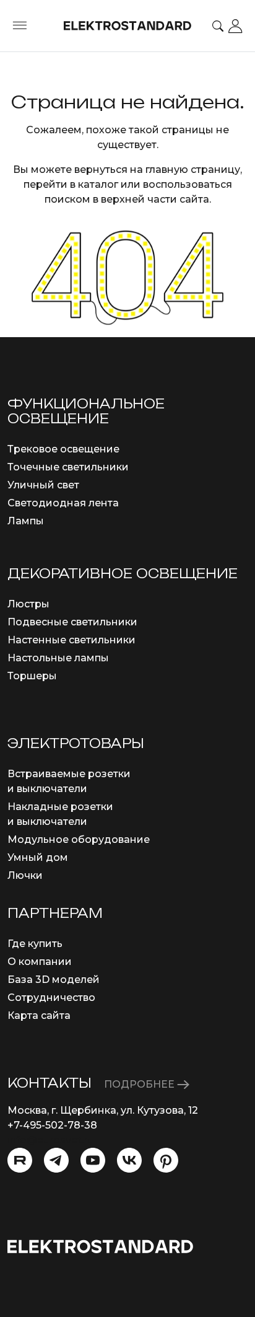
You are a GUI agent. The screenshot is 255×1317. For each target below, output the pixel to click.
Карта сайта (39, 1015)
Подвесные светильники (72, 622)
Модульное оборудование (78, 839)
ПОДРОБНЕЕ (140, 1084)
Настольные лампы (58, 658)
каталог (98, 184)
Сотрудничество (51, 997)
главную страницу (192, 169)
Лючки (25, 875)
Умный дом (37, 857)
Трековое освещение (63, 449)
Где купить (35, 943)
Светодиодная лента (63, 503)
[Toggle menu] (19, 26)
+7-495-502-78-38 (52, 1125)
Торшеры (32, 676)
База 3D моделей (53, 979)
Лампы (25, 521)
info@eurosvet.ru (50, 1140)
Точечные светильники (68, 467)
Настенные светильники (71, 640)
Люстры (28, 604)
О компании (39, 961)
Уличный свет (43, 485)
